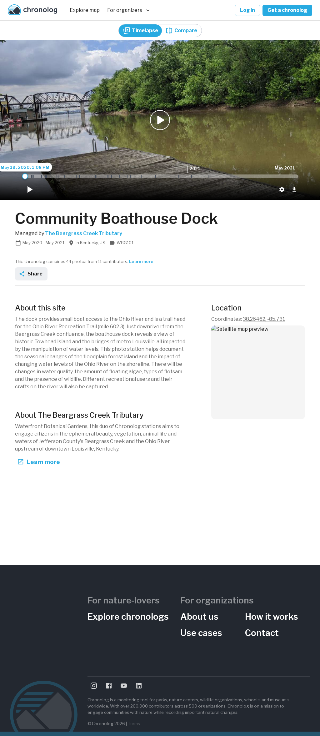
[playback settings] (282, 189)
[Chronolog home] (32, 10)
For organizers (124, 10)
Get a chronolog (287, 10)
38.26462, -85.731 (264, 319)
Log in (247, 10)
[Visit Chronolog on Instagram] (94, 685)
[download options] (294, 189)
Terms (134, 723)
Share (35, 274)
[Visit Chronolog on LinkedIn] (138, 685)
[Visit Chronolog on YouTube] (124, 685)
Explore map (85, 10)
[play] (29, 189)
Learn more (141, 261)
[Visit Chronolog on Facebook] (108, 685)
